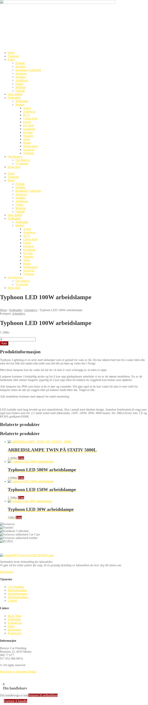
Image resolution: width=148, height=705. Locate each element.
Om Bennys (15, 156)
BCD (26, 115)
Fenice (19, 83)
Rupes (27, 142)
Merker (19, 104)
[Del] (144, 4)
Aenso (27, 108)
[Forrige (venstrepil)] (6, 352)
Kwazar (28, 132)
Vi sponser (21, 163)
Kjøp (21, 458)
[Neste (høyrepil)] (141, 352)
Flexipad (28, 125)
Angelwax (21, 80)
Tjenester (13, 56)
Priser (11, 59)
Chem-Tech (30, 118)
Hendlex (20, 66)
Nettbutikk (14, 97)
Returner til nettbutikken (43, 695)
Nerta (26, 139)
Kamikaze (29, 128)
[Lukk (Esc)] (135, 4)
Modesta (20, 87)
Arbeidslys (30, 310)
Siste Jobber (15, 94)
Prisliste (20, 63)
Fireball (20, 90)
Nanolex (20, 77)
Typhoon (28, 153)
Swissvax (21, 73)
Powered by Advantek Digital (18, 671)
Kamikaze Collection (28, 70)
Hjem (11, 52)
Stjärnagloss (30, 146)
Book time (14, 167)
